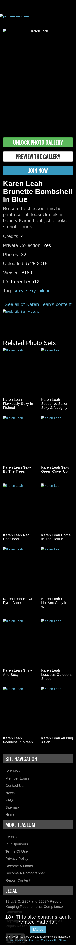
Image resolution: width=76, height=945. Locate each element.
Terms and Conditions (41, 940)
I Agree (38, 929)
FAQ (9, 800)
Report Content (17, 880)
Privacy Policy (16, 859)
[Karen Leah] (19, 372)
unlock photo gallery (38, 142)
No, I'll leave (60, 940)
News (10, 793)
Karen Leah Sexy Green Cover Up (55, 469)
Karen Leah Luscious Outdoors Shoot (56, 674)
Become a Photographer (25, 873)
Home (10, 815)
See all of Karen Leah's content (38, 304)
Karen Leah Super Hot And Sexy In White (56, 603)
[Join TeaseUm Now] (38, 320)
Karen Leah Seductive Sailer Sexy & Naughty (54, 404)
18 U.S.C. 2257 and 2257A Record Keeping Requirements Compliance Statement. (34, 906)
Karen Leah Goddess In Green (18, 740)
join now (38, 170)
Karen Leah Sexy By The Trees (17, 469)
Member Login (17, 778)
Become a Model (19, 866)
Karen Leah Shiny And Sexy (17, 672)
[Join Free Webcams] (38, 18)
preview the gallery (38, 156)
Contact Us (14, 786)
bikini (43, 290)
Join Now (12, 771)
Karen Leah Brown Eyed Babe (18, 601)
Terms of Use (16, 851)
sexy (18, 290)
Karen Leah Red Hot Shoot (16, 537)
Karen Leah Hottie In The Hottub (56, 537)
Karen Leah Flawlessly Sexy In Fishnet (18, 404)
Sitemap (12, 807)
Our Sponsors (16, 844)
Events (11, 837)
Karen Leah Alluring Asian (57, 740)
